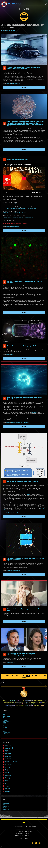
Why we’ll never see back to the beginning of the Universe (23, 346)
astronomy (5, 731)
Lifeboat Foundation (8, 843)
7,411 (35, 676)
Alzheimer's (8, 700)
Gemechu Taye (8, 756)
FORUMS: (21, 839)
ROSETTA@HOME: (16, 837)
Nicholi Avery (8, 513)
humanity (41, 702)
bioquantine (23, 700)
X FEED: (17, 830)
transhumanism (36, 705)
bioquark (27, 700)
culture (13, 702)
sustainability (26, 705)
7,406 (16, 676)
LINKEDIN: (17, 828)
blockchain (44, 700)
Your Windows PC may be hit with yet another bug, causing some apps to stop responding (25, 559)
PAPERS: (26, 837)
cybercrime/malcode (16, 570)
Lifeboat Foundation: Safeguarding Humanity (21, 4)
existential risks (18, 702)
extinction (22, 702)
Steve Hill (6, 780)
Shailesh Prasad (8, 753)
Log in (4, 30)
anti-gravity (5, 727)
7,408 (23, 676)
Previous (7, 676)
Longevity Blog (6, 803)
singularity (20, 705)
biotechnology (37, 700)
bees (4, 734)
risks (18, 705)
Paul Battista (8, 618)
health (32, 702)
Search (45, 685)
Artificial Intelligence (17, 700)
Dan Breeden (8, 146)
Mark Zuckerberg (6, 723)
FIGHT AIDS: (18, 833)
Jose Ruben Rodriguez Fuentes (11, 761)
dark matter (34, 412)
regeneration (12, 705)
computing (12, 226)
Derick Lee (7, 770)
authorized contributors (10, 30)
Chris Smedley (7, 791)
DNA (4, 717)
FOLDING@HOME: (16, 835)
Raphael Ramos (8, 775)
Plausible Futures (6, 807)
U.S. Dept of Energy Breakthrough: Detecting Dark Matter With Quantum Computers (24, 398)
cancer (8, 702)
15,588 (44, 676)
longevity (32, 704)
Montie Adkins (7, 788)
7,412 (39, 676)
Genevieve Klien (8, 745)
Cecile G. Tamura (8, 767)
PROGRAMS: (26, 835)
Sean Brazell (7, 778)
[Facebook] (31, 843)
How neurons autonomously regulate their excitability (22, 482)
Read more (24, 88)
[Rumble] (40, 843)
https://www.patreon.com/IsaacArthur (12, 203)
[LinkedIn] (36, 843)
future (25, 702)
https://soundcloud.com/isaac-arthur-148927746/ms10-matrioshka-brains (20, 208)
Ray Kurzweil (5, 719)
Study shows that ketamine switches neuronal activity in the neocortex (24, 282)
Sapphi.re (19, 843)
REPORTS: (26, 833)
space (23, 705)
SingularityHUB (6, 809)
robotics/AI (14, 83)
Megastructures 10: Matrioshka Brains (17, 159)
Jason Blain (7, 786)
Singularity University (7, 721)
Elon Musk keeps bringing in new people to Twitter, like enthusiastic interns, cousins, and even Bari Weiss (22, 654)
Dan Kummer (7, 762)
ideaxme (43, 702)
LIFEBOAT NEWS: (27, 826)
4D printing (5, 715)
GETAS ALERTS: (27, 828)
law (16, 309)
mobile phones (18, 513)
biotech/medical (13, 309)
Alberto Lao (7, 772)
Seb (5, 783)
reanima (43, 704)
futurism (12, 618)
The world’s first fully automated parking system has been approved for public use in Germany (23, 68)
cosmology (12, 354)
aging (4, 700)
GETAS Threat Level (24, 822)
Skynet (4, 722)
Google (29, 702)
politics (40, 704)
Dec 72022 (4, 68)
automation (5, 733)
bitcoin (41, 700)
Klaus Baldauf (7, 766)
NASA (35, 704)
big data (4, 736)
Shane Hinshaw (8, 774)
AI (5, 700)
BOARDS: (26, 831)
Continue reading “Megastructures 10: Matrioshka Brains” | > (15, 223)
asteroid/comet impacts (8, 730)
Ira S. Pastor (7, 789)
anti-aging (12, 700)
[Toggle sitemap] (43, 4)
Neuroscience (38, 704)
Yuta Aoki (6, 769)
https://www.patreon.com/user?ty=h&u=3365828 (14, 212)
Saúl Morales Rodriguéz (9, 747)
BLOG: (25, 830)
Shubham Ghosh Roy (9, 570)
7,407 (20, 676)
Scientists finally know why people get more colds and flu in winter (24, 609)
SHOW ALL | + (4, 793)
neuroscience (16, 226)
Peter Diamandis (6, 716)
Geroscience (5, 801)
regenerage (7, 705)
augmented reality (6, 732)
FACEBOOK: (16, 826)
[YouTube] (38, 843)
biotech (32, 700)
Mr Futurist (5, 804)
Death (15, 702)
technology (31, 705)
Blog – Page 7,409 (24, 9)
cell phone (29, 494)
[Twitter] (33, 843)
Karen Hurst (7, 759)
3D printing (5, 714)
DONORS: (20, 831)
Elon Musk (13, 663)
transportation (18, 83)
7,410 (32, 676)
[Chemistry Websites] (24, 692)
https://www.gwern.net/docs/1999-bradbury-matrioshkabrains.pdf (18, 217)
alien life (4, 726)
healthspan (37, 702)
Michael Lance (8, 785)
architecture (5, 728)
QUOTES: (26, 839)
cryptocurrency (11, 702)
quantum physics (26, 422)
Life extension (22, 704)
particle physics (20, 422)
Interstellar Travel (11, 704)
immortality (6, 704)
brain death (5, 702)
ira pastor (17, 704)
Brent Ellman (7, 781)
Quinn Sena (7, 750)
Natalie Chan (7, 777)
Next (23, 678)
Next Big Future (6, 806)
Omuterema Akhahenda (9, 764)
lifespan (28, 704)
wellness (42, 705)
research (17, 705)
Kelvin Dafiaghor (8, 83)
